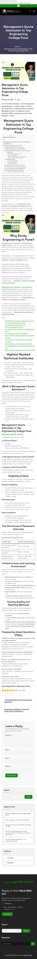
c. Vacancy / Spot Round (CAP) (17, 157)
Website (7, 766)
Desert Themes (28, 955)
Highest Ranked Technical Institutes (15, 147)
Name (7, 750)
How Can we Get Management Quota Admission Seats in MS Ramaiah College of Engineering (17, 832)
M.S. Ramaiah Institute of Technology (16, 333)
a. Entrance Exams (14, 155)
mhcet (12, 116)
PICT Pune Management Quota (14, 327)
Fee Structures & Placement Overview (15, 165)
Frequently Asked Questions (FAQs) (14, 170)
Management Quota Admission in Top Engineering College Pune (17, 142)
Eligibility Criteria (10, 159)
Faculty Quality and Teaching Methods (15, 168)
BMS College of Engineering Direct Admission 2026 (20, 350)
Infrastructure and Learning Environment (16, 166)
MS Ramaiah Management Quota (15, 325)
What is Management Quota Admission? (16, 149)
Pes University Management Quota (15, 323)
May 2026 (10, 862)
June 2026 (10, 858)
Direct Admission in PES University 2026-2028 (18, 344)
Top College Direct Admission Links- (17, 171)
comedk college (19, 106)
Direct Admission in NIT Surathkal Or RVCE (17, 820)
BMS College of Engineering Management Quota (19, 321)
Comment (8, 735)
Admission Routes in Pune (16, 153)
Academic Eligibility (14, 160)
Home (17, 47)
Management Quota (8, 111)
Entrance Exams (14, 162)
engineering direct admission (24, 108)
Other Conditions (14, 163)
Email (7, 758)
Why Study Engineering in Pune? (12, 145)
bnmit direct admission (12, 104)
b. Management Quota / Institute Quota (18, 156)
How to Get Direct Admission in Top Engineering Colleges (15, 840)
